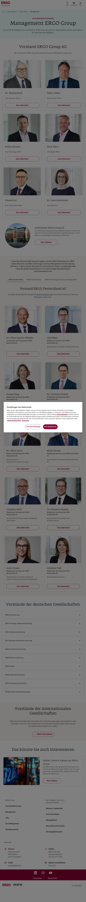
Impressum (25, 420)
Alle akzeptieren (50, 427)
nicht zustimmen (62, 414)
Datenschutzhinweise (14, 420)
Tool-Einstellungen (33, 427)
